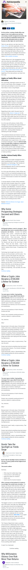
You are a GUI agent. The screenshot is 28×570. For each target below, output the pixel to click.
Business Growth (9, 220)
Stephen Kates (18, 453)
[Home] (11, 1)
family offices (4, 46)
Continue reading (5, 271)
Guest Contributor (15, 562)
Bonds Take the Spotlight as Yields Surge (12, 455)
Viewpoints (8, 562)
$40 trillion (17, 514)
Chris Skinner (19, 285)
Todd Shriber (12, 21)
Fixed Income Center (10, 453)
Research (6, 21)
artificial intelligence (12, 164)
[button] (4, 28)
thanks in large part (15, 113)
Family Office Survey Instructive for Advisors (11, 23)
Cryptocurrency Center (11, 285)
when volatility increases (11, 56)
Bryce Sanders (17, 220)
